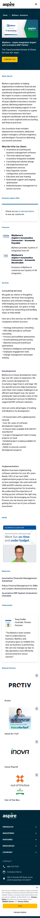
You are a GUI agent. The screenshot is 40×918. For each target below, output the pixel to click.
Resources (8, 846)
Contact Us (9, 59)
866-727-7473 (13, 867)
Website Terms (8, 901)
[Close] (37, 887)
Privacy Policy (23, 901)
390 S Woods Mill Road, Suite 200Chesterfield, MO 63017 (20, 878)
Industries (8, 833)
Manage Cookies (20, 912)
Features (7, 840)
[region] (20, 900)
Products (8, 827)
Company (7, 852)
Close (20, 906)
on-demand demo (26, 211)
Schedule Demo (14, 872)
